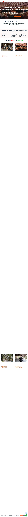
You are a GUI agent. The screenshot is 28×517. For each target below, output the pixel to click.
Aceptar (21, 515)
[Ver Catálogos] (26, 513)
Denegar (25, 515)
